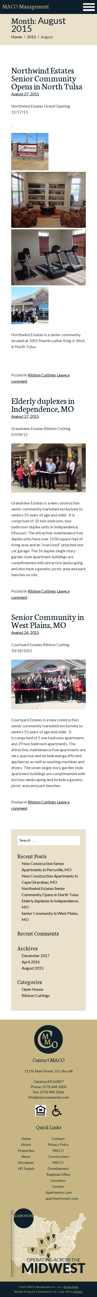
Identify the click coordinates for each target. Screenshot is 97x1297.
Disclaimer (26, 1162)
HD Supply (26, 1168)
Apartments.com (59, 1192)
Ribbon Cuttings (42, 374)
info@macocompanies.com (48, 1097)
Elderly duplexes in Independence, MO (43, 404)
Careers (58, 1186)
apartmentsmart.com (62, 1198)
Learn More (24, 1216)
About (26, 1144)
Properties (26, 1150)
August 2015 (33, 968)
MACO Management (25, 6)
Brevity (78, 1291)
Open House (32, 989)
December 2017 (35, 955)
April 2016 (31, 961)
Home (16, 36)
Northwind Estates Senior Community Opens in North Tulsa (46, 78)
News (26, 1156)
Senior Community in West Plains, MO (47, 620)
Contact (58, 1138)
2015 (31, 36)
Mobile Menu (88, 7)
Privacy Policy (58, 1144)
